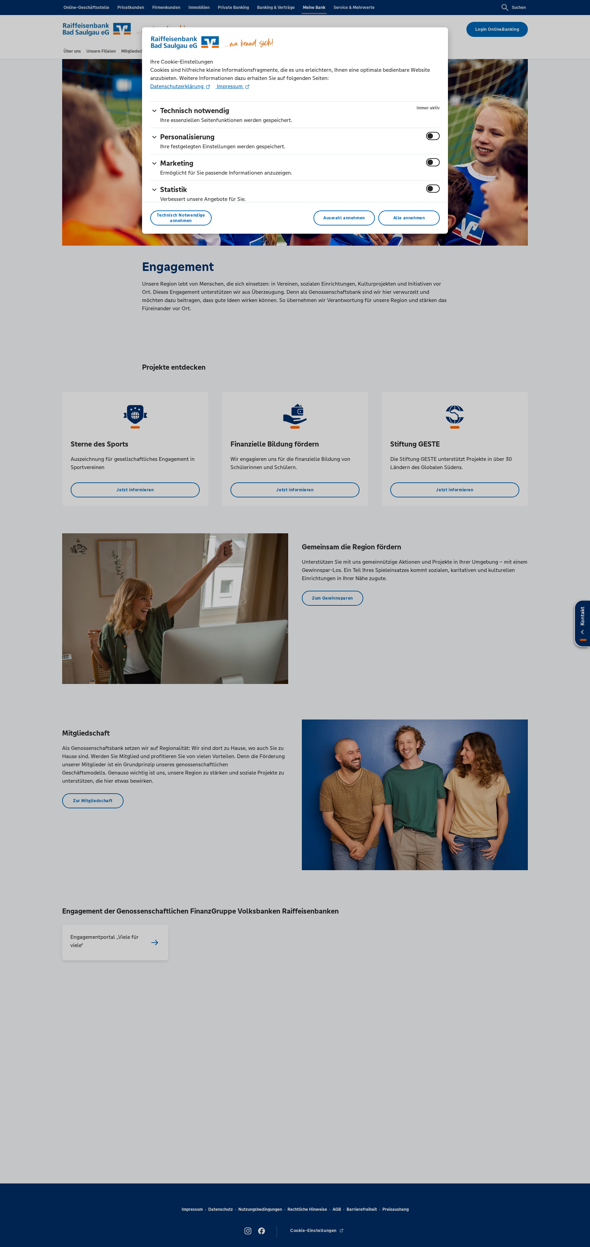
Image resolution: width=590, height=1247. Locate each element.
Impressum (229, 86)
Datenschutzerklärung (177, 86)
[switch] (433, 136)
